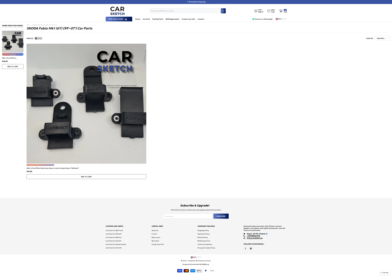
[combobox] (185, 10)
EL (285, 19)
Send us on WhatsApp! (264, 19)
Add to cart (12, 66)
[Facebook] (245, 248)
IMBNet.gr (205, 264)
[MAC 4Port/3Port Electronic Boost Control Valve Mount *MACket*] (12, 41)
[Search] (187, 10)
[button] (36, 38)
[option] (12, 52)
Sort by (369, 38)
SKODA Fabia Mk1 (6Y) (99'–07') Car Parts (44, 25)
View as (30, 38)
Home (28, 25)
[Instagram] (251, 248)
